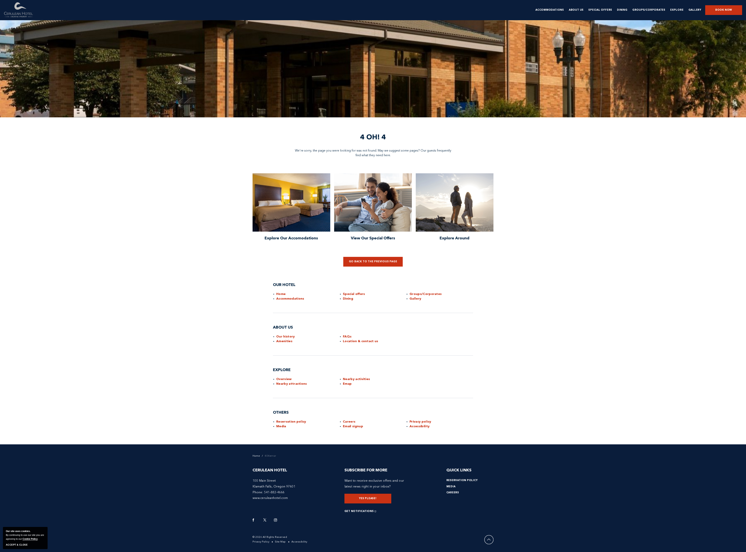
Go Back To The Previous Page (373, 261)
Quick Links (458, 470)
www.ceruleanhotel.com (270, 498)
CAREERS (452, 492)
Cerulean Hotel (270, 470)
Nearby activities (356, 379)
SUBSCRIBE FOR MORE (365, 470)
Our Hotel (284, 285)
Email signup (353, 426)
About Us (283, 328)
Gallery (415, 298)
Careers (349, 421)
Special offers (354, 294)
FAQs (347, 336)
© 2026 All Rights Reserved (270, 537)
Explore (282, 370)
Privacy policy (420, 421)
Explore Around (454, 238)
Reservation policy (291, 421)
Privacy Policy (261, 542)
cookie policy (30, 539)
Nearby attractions (291, 383)
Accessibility (420, 426)
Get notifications (359, 511)
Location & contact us (360, 341)
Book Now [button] (723, 10)
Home (281, 294)
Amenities (284, 341)
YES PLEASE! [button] (371, 500)
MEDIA (451, 486)
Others (281, 413)
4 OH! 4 (373, 137)
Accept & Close (17, 544)
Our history (285, 336)
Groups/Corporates (426, 294)
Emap (347, 383)
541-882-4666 (274, 492)
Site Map (280, 542)
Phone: (258, 492)
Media (281, 426)
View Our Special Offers (373, 238)
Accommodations (290, 298)
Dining (348, 298)
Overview (284, 379)
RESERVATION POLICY (462, 480)
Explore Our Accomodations (291, 238)
